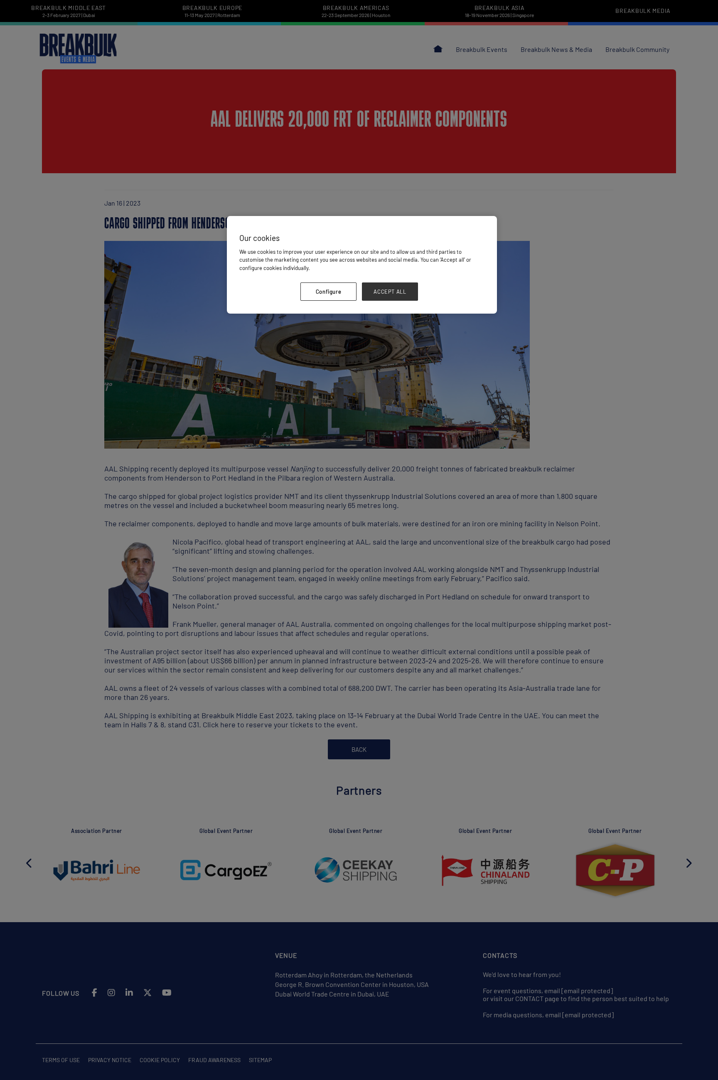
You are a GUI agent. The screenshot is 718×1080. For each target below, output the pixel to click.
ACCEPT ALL (390, 291)
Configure (329, 291)
